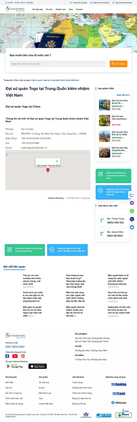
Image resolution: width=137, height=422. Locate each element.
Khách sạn (61, 9)
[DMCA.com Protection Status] (124, 415)
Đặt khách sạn (45, 393)
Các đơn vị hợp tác (13, 393)
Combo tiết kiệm (46, 404)
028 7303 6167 (14, 346)
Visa (71, 9)
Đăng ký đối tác (79, 404)
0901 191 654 (115, 235)
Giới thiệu (9, 382)
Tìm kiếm (119, 63)
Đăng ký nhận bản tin (81, 398)
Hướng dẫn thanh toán (82, 388)
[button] (48, 170)
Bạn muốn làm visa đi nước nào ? (30, 55)
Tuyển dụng (77, 382)
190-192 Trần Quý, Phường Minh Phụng (92, 338)
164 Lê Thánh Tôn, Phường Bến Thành (91, 341)
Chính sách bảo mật (14, 398)
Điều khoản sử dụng (14, 404)
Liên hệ (8, 388)
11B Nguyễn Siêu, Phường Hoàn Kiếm (91, 350)
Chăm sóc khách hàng (82, 393)
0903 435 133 (115, 222)
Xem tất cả (122, 95)
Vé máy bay (37, 9)
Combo (79, 9)
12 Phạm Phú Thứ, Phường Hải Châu (91, 359)
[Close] (57, 161)
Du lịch (49, 9)
